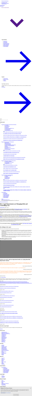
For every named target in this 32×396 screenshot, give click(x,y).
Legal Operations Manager (5, 350)
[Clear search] (0, 120)
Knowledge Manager (4, 349)
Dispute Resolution (4, 337)
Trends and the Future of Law (9, 130)
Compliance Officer (4, 346)
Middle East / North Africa (5, 383)
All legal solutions (5, 197)
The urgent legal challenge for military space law (6, 292)
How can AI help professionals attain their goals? (6, 306)
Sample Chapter (4, 361)
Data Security (7, 126)
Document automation (6, 43)
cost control (12, 281)
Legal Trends (12, 283)
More (4, 131)
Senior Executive (4, 353)
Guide (2, 358)
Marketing (6, 146)
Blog (26, 135)
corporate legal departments (7, 281)
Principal (3, 352)
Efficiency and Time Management (9, 145)
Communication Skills (8, 175)
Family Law (3, 339)
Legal (22, 282)
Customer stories (5, 78)
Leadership (6, 176)
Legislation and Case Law (8, 163)
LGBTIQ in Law (7, 177)
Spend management (5, 45)
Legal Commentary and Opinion (9, 162)
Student (3, 354)
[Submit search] (1, 120)
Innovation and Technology (5, 124)
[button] (17, 22)
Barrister (3, 345)
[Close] (31, 388)
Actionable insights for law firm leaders (8, 155)
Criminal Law (3, 336)
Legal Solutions (4, 192)
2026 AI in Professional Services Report (8, 185)
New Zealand (3, 384)
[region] (16, 391)
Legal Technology (7, 129)
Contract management (6, 44)
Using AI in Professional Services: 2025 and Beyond (6, 297)
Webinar (3, 363)
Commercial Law (4, 334)
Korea (2, 382)
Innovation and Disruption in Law (9, 128)
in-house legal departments (8, 282)
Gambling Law (4, 340)
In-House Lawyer (4, 348)
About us (3, 375)
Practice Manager (4, 351)
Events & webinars (5, 79)
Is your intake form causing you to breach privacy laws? (11, 152)
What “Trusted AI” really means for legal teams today (11, 173)
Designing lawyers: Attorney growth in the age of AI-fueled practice (12, 140)
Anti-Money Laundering (8, 161)
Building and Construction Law (6, 333)
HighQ (4, 282)
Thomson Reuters (3, 277)
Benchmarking (7, 142)
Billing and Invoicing (8, 143)
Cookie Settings (16, 394)
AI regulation (6, 125)
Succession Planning (7, 149)
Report (15, 183)
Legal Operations (25, 282)
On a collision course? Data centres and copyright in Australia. (12, 133)
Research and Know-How (5, 160)
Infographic (3, 359)
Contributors (3, 376)
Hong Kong (3, 381)
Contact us (4, 80)
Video (2, 362)
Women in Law (7, 178)
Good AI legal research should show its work (9, 166)
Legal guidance (5, 42)
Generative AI (5, 41)
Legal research (5, 193)
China (2, 380)
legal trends (9, 283)
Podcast (3, 360)
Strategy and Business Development (9, 148)
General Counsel (4, 347)
